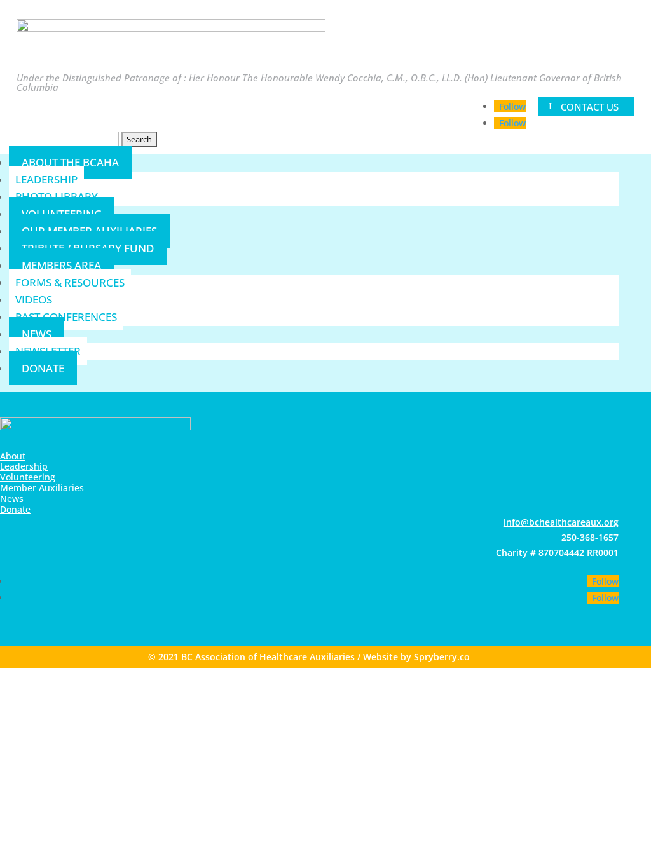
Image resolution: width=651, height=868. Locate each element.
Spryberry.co (442, 657)
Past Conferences (66, 316)
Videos (33, 299)
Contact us (590, 106)
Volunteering (27, 477)
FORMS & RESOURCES (70, 282)
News (36, 334)
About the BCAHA (70, 162)
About (12, 456)
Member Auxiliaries (42, 488)
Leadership (46, 179)
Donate (43, 368)
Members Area (61, 265)
